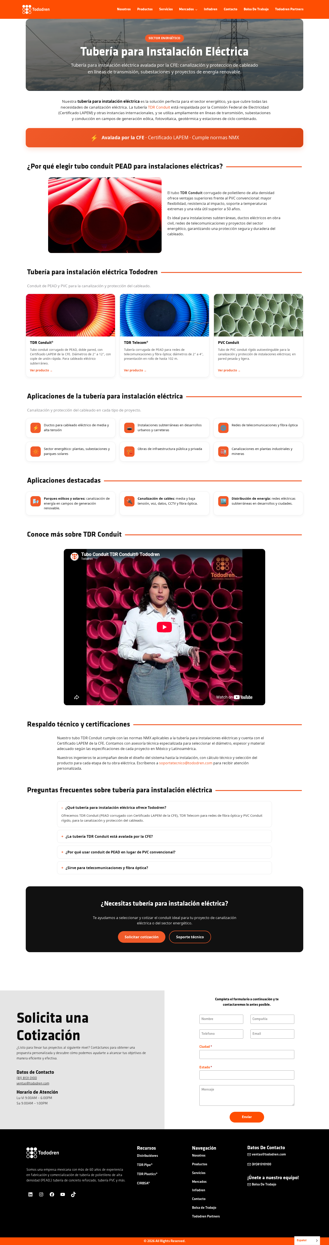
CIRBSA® (143, 1183)
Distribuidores (147, 1156)
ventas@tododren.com (33, 1083)
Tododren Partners (289, 9)
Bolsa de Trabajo (256, 9)
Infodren (210, 9)
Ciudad (205, 1047)
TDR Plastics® (147, 1174)
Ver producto (39, 370)
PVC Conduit (228, 343)
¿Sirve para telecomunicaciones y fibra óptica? (107, 867)
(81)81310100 (261, 1164)
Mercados (199, 1182)
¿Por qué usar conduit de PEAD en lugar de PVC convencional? (120, 852)
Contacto (230, 9)
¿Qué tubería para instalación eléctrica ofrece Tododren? (115, 807)
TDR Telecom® (136, 343)
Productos (145, 9)
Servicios (166, 9)
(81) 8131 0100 (27, 1078)
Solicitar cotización (142, 936)
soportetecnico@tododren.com (185, 763)
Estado (205, 1067)
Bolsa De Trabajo (264, 1184)
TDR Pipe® (145, 1165)
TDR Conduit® (41, 343)
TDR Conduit (159, 107)
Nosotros (124, 9)
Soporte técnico (190, 936)
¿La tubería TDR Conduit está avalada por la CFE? (109, 836)
